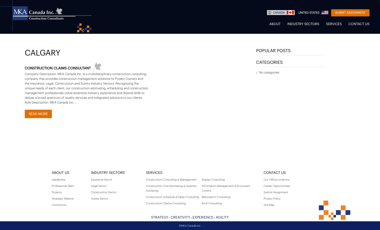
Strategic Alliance (63, 198)
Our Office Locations (277, 179)
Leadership (59, 179)
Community (59, 205)
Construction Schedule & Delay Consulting (172, 197)
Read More (38, 114)
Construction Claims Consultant (58, 68)
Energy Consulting (213, 179)
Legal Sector (99, 186)
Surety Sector (99, 198)
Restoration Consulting (216, 197)
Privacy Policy (272, 198)
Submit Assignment (350, 12)
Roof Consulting (212, 203)
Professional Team (63, 186)
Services (334, 24)
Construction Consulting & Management (171, 179)
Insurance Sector (101, 179)
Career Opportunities (277, 186)
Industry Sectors (303, 24)
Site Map (269, 205)
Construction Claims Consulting (166, 203)
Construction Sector (103, 192)
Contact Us (359, 24)
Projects (57, 192)
